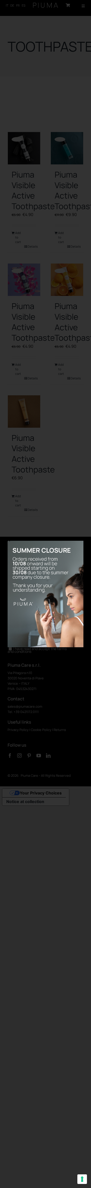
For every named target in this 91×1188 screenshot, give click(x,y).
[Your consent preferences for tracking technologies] (82, 1179)
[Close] (8, 540)
